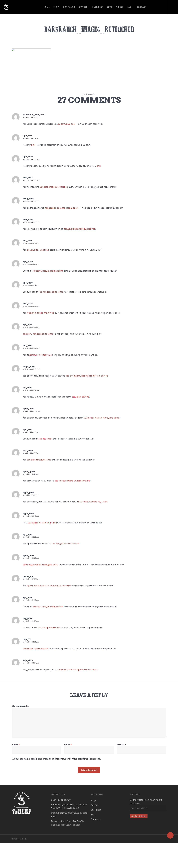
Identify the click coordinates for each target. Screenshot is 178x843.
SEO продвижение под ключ (92, 501)
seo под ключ (45, 438)
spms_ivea (28, 555)
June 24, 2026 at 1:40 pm (31, 432)
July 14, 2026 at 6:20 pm (31, 558)
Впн (33, 144)
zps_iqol (27, 324)
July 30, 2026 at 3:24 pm (31, 663)
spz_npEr (27, 534)
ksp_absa (28, 660)
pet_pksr (27, 345)
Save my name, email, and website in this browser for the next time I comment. (57, 758)
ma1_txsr (28, 303)
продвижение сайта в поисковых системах (49, 585)
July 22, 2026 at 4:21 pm (31, 621)
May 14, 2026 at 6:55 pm (31, 138)
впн (99, 165)
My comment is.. (20, 706)
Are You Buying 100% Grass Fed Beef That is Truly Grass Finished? (69, 806)
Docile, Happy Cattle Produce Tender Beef (69, 814)
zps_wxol (28, 261)
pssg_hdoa (29, 198)
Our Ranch (96, 809)
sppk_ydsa (28, 492)
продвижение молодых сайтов (79, 228)
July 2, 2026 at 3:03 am (30, 474)
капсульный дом (66, 123)
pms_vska (28, 219)
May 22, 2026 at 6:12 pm (31, 180)
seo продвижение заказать (65, 543)
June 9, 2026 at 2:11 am (30, 285)
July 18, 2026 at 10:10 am (31, 579)
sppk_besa (28, 513)
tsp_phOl (27, 618)
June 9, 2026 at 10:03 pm (31, 306)
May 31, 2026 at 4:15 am (31, 222)
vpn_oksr (28, 156)
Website (121, 744)
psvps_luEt (28, 576)
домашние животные (38, 249)
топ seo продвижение (49, 627)
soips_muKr (29, 366)
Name (16, 744)
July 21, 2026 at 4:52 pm (31, 600)
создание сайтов (80, 396)
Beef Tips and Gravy (61, 799)
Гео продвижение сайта (50, 291)
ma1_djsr (28, 177)
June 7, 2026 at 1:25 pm (31, 264)
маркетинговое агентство (53, 186)
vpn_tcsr (27, 135)
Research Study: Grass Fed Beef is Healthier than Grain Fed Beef (67, 823)
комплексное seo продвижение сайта (78, 669)
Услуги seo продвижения (35, 648)
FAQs (93, 814)
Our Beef (95, 805)
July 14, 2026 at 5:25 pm (31, 537)
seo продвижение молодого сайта (72, 480)
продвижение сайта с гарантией (61, 207)
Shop (93, 800)
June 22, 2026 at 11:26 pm (31, 411)
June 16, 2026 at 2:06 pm (31, 327)
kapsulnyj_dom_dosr (34, 114)
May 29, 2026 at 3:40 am (31, 201)
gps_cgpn (28, 282)
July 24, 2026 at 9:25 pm (31, 642)
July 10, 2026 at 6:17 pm (31, 516)
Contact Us (96, 819)
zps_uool (27, 597)
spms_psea (29, 408)
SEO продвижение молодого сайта (101, 417)
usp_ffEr (27, 639)
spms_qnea (29, 471)
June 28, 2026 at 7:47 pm (31, 453)
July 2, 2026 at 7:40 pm (30, 495)
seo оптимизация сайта (39, 459)
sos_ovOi (28, 450)
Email (68, 744)
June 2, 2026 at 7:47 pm (31, 243)
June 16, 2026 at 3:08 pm (31, 348)
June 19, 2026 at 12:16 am (31, 369)
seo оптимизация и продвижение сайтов (87, 375)
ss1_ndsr (27, 387)
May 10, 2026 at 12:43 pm (31, 117)
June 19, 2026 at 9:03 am (31, 390)
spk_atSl (27, 429)
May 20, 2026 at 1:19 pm (31, 159)
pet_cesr (27, 240)
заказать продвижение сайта (48, 270)
